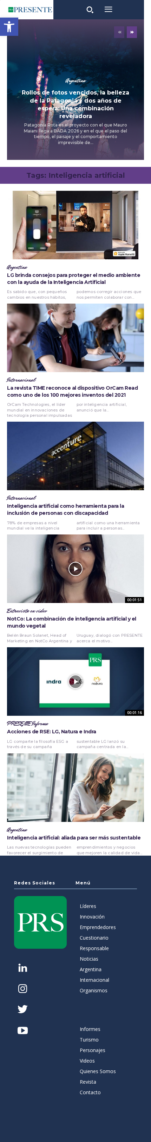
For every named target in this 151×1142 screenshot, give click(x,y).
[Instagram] (22, 989)
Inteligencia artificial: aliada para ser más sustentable (73, 838)
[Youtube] (22, 1031)
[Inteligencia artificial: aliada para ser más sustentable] (75, 787)
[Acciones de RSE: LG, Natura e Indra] (75, 681)
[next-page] (132, 32)
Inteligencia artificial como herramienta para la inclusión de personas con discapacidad (65, 509)
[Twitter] (22, 1010)
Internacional (21, 380)
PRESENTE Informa (27, 724)
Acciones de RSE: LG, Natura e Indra (51, 731)
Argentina (75, 81)
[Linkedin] (22, 968)
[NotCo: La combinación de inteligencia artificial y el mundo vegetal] (75, 568)
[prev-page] (119, 32)
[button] (9, 27)
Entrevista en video (27, 611)
